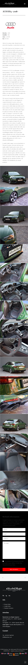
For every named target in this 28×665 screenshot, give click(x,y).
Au (9, 595)
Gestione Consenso (8, 608)
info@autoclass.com (7, 637)
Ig (6, 595)
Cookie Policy (7, 606)
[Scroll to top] (25, 662)
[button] (24, 4)
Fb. (3, 595)
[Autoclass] (9, 4)
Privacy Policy (11, 565)
